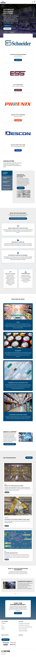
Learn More (7, 28)
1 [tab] (14, 594)
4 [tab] (20, 594)
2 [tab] (16, 594)
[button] (34, 1)
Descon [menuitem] (2, 628)
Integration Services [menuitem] (23, 630)
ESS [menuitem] (2, 625)
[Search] (32, 2)
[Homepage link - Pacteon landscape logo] (5, 651)
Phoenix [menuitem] (3, 627)
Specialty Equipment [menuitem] (23, 628)
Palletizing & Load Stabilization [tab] (6, 182)
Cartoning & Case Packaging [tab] (6, 178)
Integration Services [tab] (6, 188)
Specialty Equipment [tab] (6, 185)
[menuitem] (4, 621)
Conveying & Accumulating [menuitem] (24, 623)
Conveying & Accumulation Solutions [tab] (5, 173)
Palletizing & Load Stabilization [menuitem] (25, 627)
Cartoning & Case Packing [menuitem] (24, 625)
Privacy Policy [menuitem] (3, 652)
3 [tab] (18, 594)
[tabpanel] (18, 585)
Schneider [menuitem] (3, 623)
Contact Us (5, 639)
